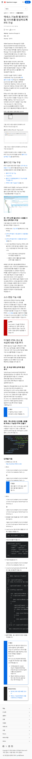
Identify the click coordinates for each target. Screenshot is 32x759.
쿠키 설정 (19, 752)
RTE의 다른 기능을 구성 (13, 183)
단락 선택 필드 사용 (12, 234)
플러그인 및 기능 (11, 173)
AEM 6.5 (12, 13)
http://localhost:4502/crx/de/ (14, 464)
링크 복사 (13, 29)
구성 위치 (9, 176)
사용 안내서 (19, 13)
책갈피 (7, 29)
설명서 (6, 13)
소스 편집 (10, 313)
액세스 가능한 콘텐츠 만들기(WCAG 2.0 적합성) (18, 696)
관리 (8, 36)
